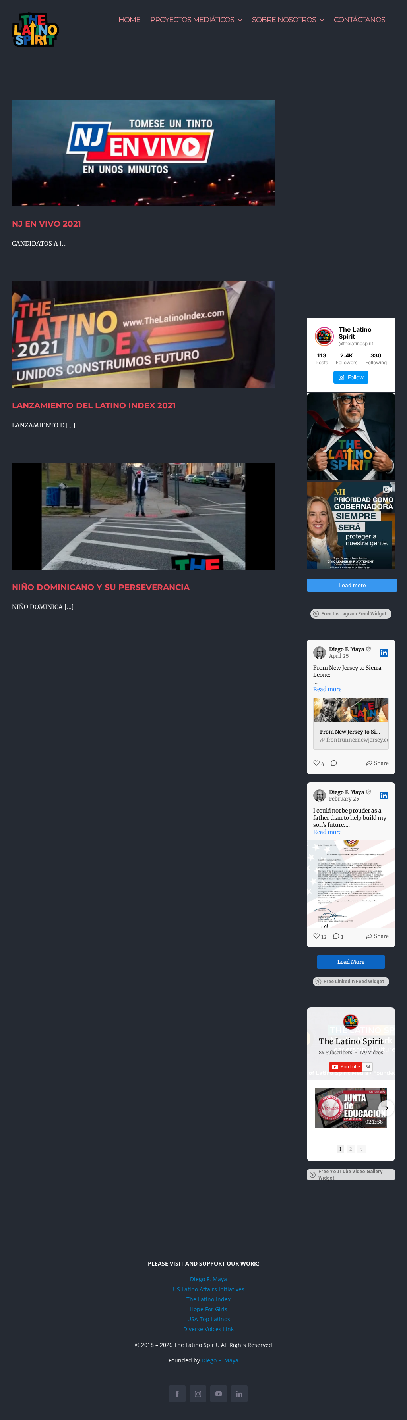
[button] (315, 1108)
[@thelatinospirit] (324, 336)
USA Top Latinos (208, 1319)
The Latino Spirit (351, 1041)
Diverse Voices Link (208, 1329)
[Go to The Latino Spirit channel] (351, 1022)
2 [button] (350, 1149)
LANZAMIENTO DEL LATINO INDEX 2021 (94, 405)
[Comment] (331, 764)
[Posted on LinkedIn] (384, 652)
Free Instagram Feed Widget (354, 614)
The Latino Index (208, 1299)
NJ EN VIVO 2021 (46, 224)
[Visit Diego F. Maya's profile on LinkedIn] (321, 652)
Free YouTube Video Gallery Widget (350, 1174)
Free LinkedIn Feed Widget (354, 981)
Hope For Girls (208, 1309)
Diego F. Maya (208, 1279)
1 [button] (340, 1149)
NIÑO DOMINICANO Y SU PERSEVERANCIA (101, 587)
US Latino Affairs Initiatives (208, 1289)
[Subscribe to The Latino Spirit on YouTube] (351, 1067)
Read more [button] (327, 689)
